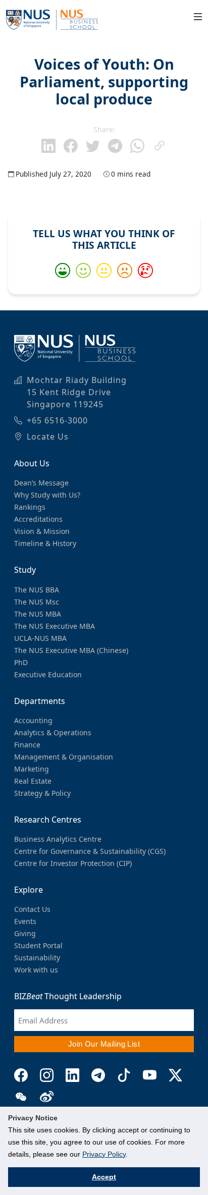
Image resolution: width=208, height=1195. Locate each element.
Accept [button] (104, 1177)
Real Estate (32, 781)
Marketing (31, 769)
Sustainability (37, 957)
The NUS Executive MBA (54, 626)
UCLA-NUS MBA (40, 638)
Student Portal (38, 945)
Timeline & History (45, 543)
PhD (21, 662)
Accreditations (38, 519)
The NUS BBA (36, 589)
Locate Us (48, 436)
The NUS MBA (37, 614)
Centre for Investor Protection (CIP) (73, 863)
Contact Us (32, 909)
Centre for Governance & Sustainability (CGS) (90, 851)
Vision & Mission (42, 531)
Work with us (36, 969)
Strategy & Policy (42, 793)
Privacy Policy (104, 1154)
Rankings (29, 507)
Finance (27, 744)
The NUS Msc (36, 602)
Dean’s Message (41, 482)
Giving (25, 933)
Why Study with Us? (47, 495)
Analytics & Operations (52, 732)
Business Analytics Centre (57, 839)
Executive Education (48, 674)
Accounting (33, 720)
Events (25, 921)
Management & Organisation (63, 757)
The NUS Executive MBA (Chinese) (71, 650)
